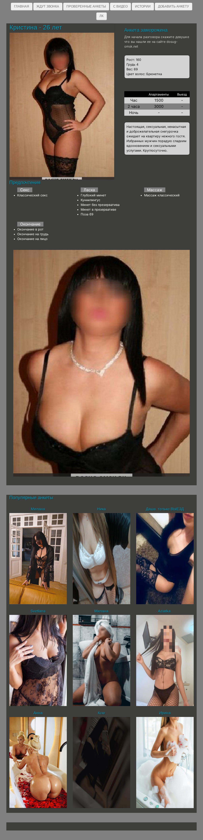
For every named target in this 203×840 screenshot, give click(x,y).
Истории (143, 6)
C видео (120, 6)
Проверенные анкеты (86, 6)
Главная (21, 6)
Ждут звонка (47, 6)
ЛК (101, 16)
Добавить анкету (173, 6)
